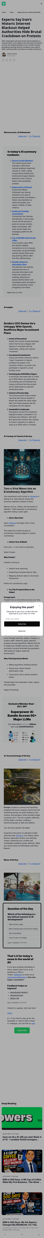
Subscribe (22, 624)
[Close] (39, 605)
